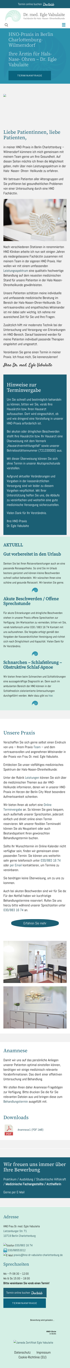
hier (51, 695)
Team (37, 747)
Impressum (44, 1352)
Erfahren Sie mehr (34, 923)
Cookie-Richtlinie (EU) (33, 1357)
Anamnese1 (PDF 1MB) (30, 1130)
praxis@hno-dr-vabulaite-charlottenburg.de (38, 1255)
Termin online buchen (30, 4)
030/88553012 (16, 1250)
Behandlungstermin (15, 1101)
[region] (35, 109)
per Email (16, 865)
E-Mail (20, 1192)
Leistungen (32, 777)
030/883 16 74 (51, 860)
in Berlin (51, 1332)
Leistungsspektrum (15, 270)
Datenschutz (22, 1352)
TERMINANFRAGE (29, 75)
